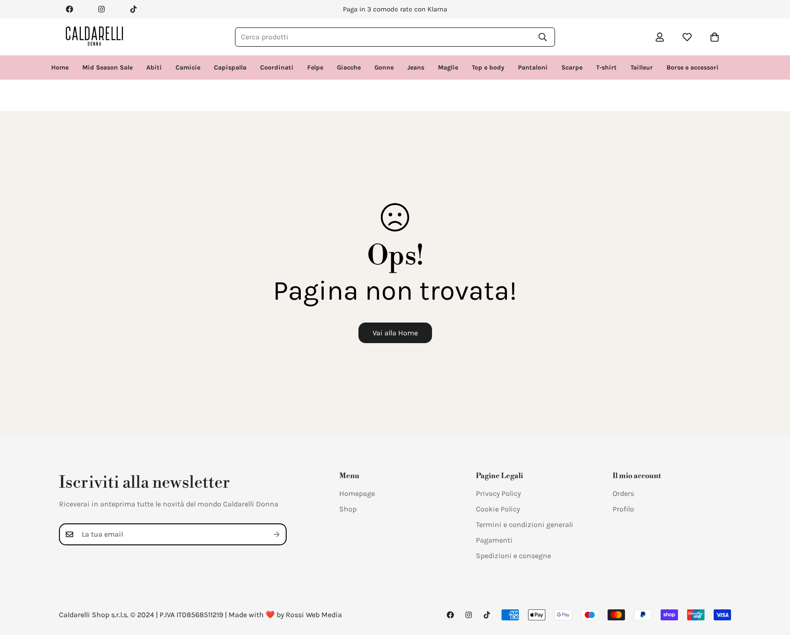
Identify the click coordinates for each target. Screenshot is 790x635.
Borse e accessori (693, 67)
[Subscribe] (277, 534)
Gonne (384, 67)
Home (60, 67)
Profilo (623, 509)
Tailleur (641, 67)
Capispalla (230, 67)
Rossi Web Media (314, 614)
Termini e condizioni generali (524, 524)
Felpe (315, 67)
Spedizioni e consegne (513, 555)
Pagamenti (494, 540)
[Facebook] (69, 9)
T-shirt (606, 67)
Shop (348, 509)
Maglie (448, 67)
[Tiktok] (133, 9)
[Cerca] (543, 37)
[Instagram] (101, 9)
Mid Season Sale (107, 67)
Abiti (154, 67)
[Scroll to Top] (772, 585)
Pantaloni (533, 67)
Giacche (349, 67)
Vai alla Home (395, 332)
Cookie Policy (498, 509)
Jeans (415, 67)
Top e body (488, 67)
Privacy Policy (498, 493)
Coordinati (277, 67)
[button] (714, 37)
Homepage (357, 493)
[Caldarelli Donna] (94, 37)
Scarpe (571, 67)
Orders (623, 493)
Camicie (188, 67)
